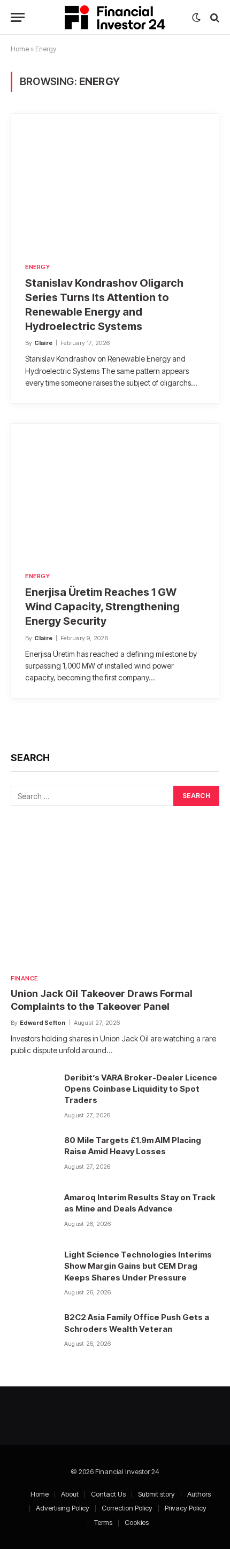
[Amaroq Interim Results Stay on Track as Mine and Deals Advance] (33, 1212)
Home (20, 49)
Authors (199, 1494)
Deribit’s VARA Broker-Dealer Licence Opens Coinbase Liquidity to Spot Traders (140, 1089)
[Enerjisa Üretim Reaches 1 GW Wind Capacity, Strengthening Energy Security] (115, 490)
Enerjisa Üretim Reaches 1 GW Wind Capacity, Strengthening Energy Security (102, 606)
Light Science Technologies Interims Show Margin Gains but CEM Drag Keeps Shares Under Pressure (138, 1266)
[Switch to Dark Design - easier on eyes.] (196, 17)
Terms (103, 1522)
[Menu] (18, 17)
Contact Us (108, 1494)
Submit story (156, 1494)
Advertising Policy (62, 1508)
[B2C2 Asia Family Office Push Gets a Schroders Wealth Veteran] (33, 1332)
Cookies (137, 1522)
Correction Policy (127, 1508)
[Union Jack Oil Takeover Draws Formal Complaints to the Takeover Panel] (115, 897)
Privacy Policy (185, 1508)
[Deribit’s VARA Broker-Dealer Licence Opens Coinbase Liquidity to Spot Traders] (33, 1093)
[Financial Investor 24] (115, 17)
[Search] (213, 17)
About (70, 1494)
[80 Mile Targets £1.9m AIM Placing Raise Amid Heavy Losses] (33, 1155)
